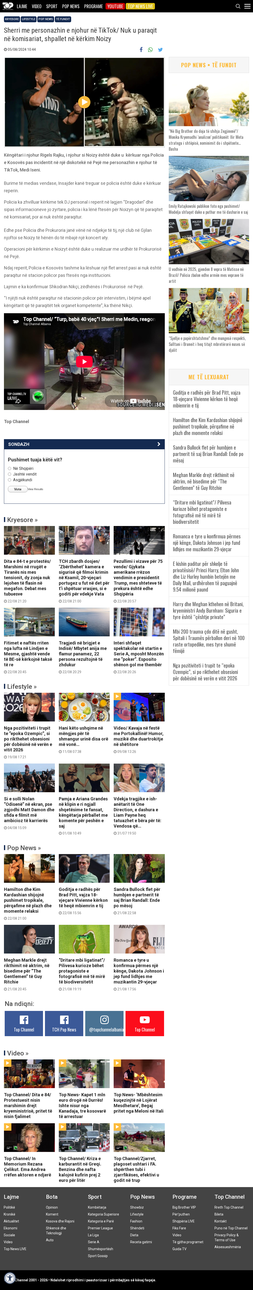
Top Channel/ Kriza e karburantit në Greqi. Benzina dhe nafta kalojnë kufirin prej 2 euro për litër (80, 1169)
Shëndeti (137, 1228)
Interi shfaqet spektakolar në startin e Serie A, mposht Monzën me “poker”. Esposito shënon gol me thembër (139, 657)
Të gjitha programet (187, 1242)
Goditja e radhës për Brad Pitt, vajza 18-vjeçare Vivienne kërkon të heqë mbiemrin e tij (83, 901)
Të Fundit (63, 19)
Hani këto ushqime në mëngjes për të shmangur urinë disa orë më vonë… (83, 739)
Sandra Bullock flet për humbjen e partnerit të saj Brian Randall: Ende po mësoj (137, 901)
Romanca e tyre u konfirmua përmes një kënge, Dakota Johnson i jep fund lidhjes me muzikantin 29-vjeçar (139, 974)
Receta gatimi (141, 1242)
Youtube (115, 6)
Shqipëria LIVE (183, 1221)
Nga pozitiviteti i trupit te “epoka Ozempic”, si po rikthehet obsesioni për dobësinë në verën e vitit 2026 (28, 742)
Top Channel (24, 1029)
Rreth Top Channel (228, 1207)
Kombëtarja (97, 1207)
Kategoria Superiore (103, 1214)
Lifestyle (28, 19)
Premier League (100, 1228)
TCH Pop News (64, 1029)
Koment (52, 1214)
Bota (52, 1197)
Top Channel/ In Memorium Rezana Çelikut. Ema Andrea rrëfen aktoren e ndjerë (27, 1166)
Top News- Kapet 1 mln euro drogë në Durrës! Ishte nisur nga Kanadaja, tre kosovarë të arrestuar (82, 1105)
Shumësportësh (100, 1249)
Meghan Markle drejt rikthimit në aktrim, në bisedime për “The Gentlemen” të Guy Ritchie (26, 974)
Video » (18, 1053)
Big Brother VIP (184, 1207)
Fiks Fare (179, 1228)
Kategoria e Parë (101, 1221)
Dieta (134, 1235)
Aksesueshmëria (227, 1247)
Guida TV (179, 1249)
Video (37, 6)
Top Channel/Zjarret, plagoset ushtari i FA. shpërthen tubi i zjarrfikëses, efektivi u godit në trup (136, 1169)
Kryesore (12, 19)
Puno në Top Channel (231, 1228)
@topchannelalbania (106, 1029)
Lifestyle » (22, 686)
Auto (50, 1240)
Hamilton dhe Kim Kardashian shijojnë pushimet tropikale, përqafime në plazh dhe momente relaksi (28, 903)
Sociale (9, 1235)
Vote (17, 489)
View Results (35, 489)
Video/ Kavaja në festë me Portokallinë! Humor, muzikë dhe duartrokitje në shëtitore (139, 739)
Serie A (93, 1242)
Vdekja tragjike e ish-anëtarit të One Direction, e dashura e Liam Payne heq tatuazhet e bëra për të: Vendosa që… (137, 815)
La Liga (93, 1235)
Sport (52, 6)
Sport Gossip (98, 1256)
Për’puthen (181, 1214)
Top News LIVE (140, 6)
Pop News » (24, 848)
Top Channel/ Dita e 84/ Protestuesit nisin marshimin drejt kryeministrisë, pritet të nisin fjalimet (28, 1105)
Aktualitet (11, 1221)
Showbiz (137, 1207)
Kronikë (9, 1214)
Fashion (136, 1221)
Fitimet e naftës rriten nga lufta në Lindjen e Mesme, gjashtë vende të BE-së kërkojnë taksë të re (28, 657)
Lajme (22, 6)
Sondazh (18, 444)
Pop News (71, 6)
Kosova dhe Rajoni (60, 1221)
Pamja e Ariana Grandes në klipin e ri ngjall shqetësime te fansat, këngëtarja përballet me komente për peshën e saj (83, 815)
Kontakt (220, 1221)
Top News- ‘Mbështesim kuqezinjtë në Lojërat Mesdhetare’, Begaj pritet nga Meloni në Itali (139, 1103)
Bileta (218, 1214)
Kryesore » (22, 520)
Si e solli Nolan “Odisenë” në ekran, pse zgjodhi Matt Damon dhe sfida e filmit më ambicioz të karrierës (29, 813)
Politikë (9, 1207)
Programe (93, 6)
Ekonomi (10, 1228)
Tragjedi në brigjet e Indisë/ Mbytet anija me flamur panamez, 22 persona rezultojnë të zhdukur (83, 657)
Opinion (52, 1207)
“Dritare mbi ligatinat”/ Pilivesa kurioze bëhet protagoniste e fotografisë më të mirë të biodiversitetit (82, 974)
